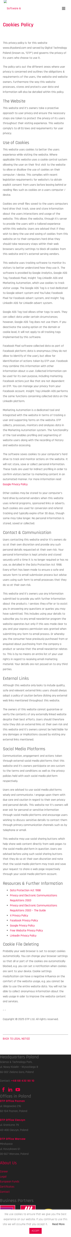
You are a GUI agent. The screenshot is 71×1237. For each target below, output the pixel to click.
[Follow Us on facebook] (3, 1091)
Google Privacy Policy (15, 484)
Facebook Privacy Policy (24, 920)
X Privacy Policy (19, 916)
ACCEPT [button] (35, 1230)
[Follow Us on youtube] (17, 1091)
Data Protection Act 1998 (25, 890)
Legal (3, 1177)
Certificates (7, 1187)
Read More (58, 1224)
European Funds (9, 1182)
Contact (5, 1192)
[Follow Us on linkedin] (10, 1091)
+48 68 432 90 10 (22, 1081)
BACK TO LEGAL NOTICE (16, 1039)
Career (4, 1172)
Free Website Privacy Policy (26, 931)
